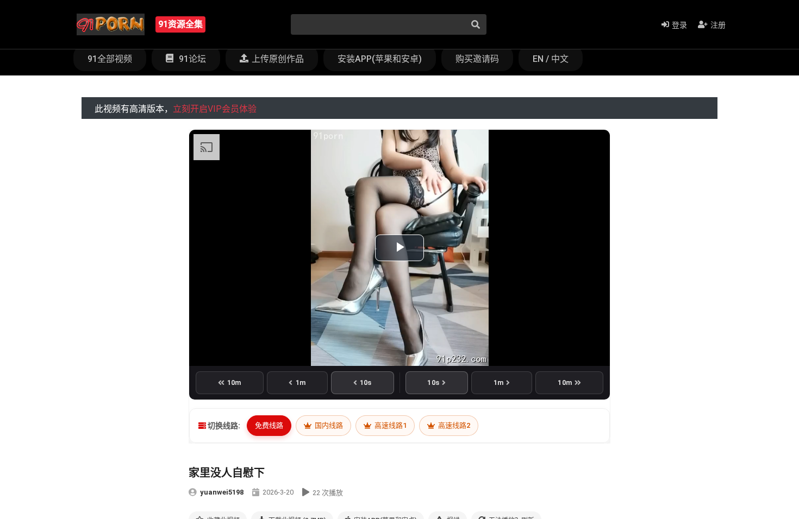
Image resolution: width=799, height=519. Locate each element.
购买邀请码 (477, 59)
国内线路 (328, 425)
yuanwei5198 (222, 492)
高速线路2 (453, 425)
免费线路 (269, 425)
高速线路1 (390, 425)
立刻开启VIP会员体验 (215, 109)
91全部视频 (110, 59)
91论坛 (191, 59)
